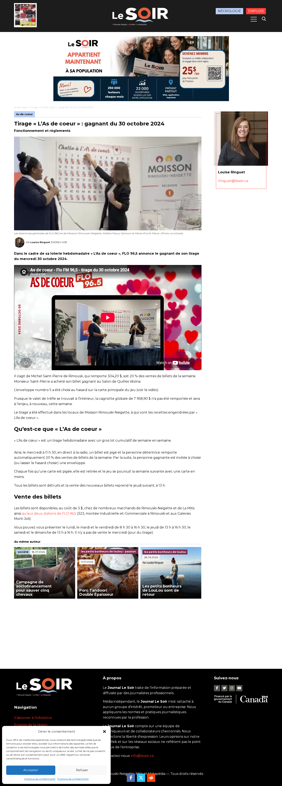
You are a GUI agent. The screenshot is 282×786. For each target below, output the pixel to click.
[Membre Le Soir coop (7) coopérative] (141, 68)
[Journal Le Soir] (141, 15)
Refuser (82, 770)
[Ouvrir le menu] (254, 19)
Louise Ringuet (40, 242)
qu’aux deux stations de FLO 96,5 (48, 513)
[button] (104, 731)
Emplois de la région (30, 725)
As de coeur (20, 107)
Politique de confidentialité (39, 778)
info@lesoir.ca (142, 756)
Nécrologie (229, 11)
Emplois (256, 11)
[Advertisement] (107, 629)
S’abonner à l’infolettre (33, 718)
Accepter (30, 770)
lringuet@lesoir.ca (233, 181)
